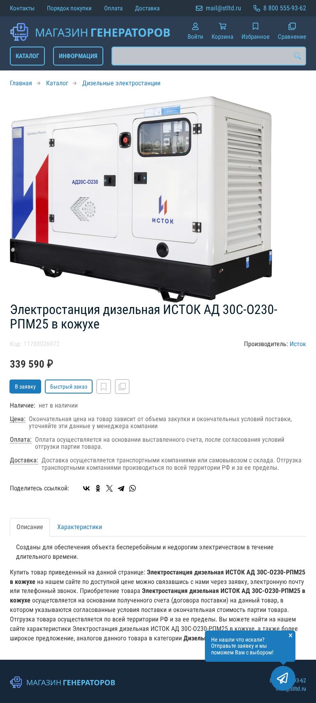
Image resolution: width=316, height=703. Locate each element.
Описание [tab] (29, 527)
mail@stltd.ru (223, 8)
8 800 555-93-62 (284, 8)
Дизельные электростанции (121, 83)
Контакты (22, 8)
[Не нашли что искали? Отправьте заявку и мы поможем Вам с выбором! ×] (283, 678)
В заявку (25, 386)
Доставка (147, 8)
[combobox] (209, 56)
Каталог (27, 56)
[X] (109, 488)
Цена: (18, 419)
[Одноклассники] (98, 488)
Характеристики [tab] (79, 527)
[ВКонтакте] (86, 488)
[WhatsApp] (132, 488)
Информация (78, 56)
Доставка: (24, 460)
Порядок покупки (69, 8)
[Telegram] (121, 488)
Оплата (113, 8)
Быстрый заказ (68, 386)
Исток (298, 344)
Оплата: (21, 439)
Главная (21, 83)
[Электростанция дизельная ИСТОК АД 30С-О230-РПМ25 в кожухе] (158, 199)
